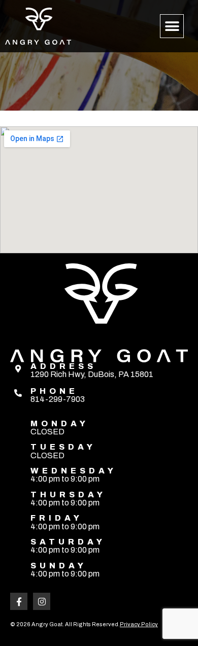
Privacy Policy (139, 624)
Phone (54, 391)
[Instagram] (41, 601)
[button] (172, 26)
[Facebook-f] (18, 601)
